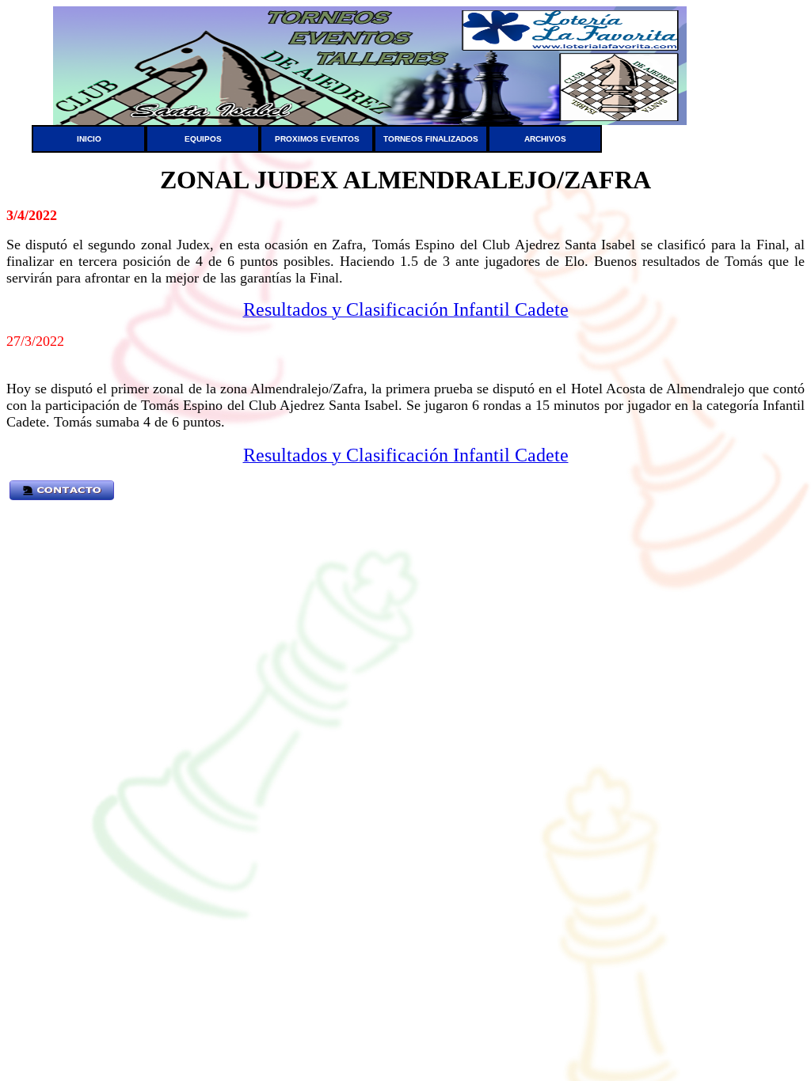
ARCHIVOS (545, 139)
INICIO (89, 139)
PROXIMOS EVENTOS (317, 139)
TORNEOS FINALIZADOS (430, 139)
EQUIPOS (203, 139)
